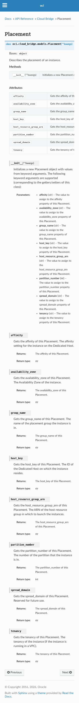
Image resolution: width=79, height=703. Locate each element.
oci (42, 5)
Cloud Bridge (45, 18)
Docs (8, 18)
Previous (16, 672)
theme (41, 693)
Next (65, 672)
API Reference (24, 18)
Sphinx (22, 693)
